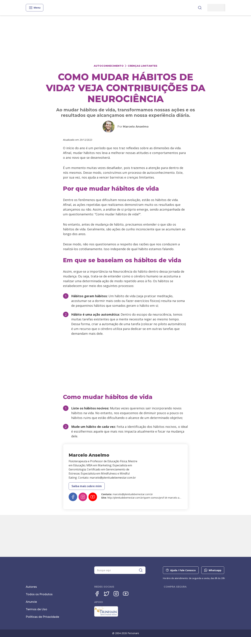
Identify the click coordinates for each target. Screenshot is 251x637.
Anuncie (31, 601)
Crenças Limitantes (142, 65)
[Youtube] (92, 497)
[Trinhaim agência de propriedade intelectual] (106, 615)
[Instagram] (83, 497)
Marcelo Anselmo (136, 126)
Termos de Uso (36, 609)
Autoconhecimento (109, 65)
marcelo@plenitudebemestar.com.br (133, 494)
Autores (31, 586)
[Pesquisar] (200, 8)
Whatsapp (215, 570)
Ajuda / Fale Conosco (183, 570)
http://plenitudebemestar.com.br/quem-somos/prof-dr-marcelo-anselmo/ (147, 497)
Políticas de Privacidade (42, 616)
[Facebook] (73, 497)
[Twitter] (106, 593)
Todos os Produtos (39, 594)
